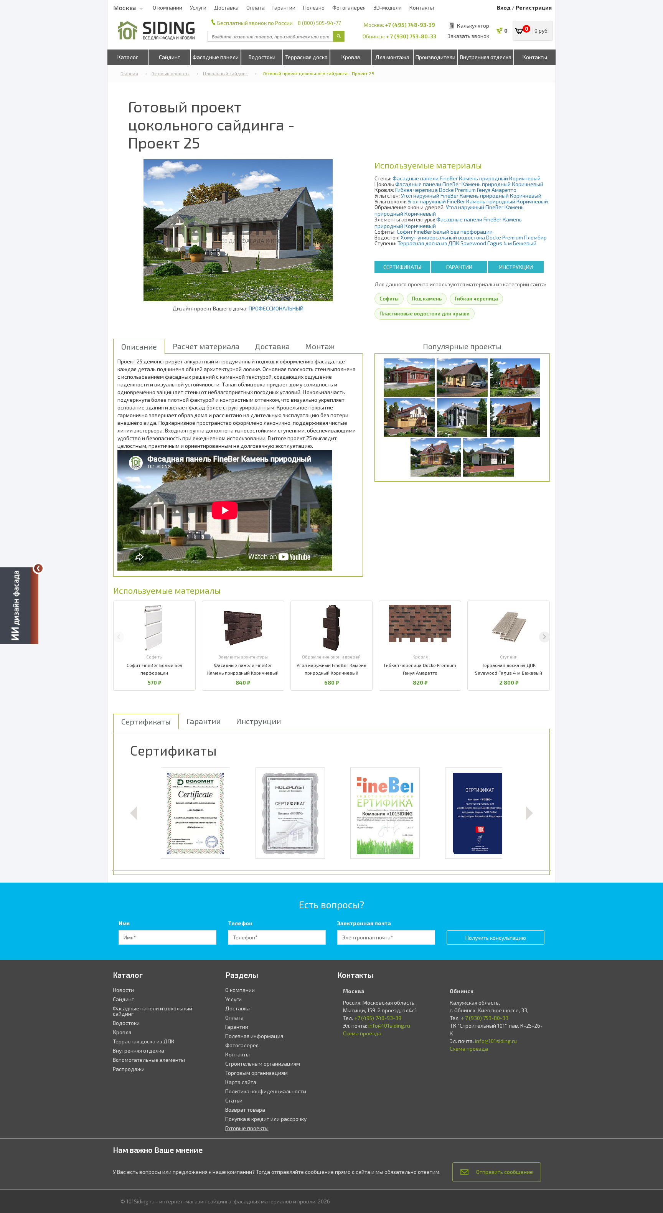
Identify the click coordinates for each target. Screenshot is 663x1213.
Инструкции (516, 267)
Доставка (226, 7)
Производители (435, 57)
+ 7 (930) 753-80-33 (411, 36)
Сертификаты (402, 267)
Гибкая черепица (476, 298)
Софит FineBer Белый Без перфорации (445, 231)
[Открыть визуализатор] (19, 604)
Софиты (389, 298)
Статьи (233, 1100)
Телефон (240, 923)
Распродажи (129, 1069)
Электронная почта (364, 923)
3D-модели (387, 7)
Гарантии (283, 7)
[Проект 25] (238, 230)
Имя (124, 923)
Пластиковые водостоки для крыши (424, 313)
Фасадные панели (216, 57)
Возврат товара (245, 1109)
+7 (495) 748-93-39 (410, 24)
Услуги (198, 7)
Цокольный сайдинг (225, 73)
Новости (123, 990)
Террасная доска (306, 57)
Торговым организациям (256, 1072)
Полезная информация (254, 1036)
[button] (544, 637)
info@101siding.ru (389, 1025)
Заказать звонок (468, 36)
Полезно (314, 7)
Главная (129, 73)
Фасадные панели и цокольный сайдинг (152, 1011)
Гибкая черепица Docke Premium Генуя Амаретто (455, 189)
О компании (167, 7)
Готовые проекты (171, 73)
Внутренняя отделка (485, 57)
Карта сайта (240, 1082)
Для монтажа (392, 57)
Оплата (255, 7)
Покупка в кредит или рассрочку (266, 1119)
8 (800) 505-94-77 (319, 23)
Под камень (427, 298)
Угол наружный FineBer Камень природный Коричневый (471, 195)
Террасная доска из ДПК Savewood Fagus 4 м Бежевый (466, 243)
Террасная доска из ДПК (144, 1041)
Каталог (127, 57)
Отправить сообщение (504, 1171)
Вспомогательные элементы (149, 1059)
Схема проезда (362, 1033)
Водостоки (262, 57)
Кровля (350, 57)
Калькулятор (473, 25)
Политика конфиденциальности (265, 1091)
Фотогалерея (349, 7)
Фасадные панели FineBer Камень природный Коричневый (467, 178)
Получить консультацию (495, 937)
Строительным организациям (262, 1063)
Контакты (421, 7)
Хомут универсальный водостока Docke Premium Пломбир (474, 237)
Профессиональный (276, 308)
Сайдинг (169, 57)
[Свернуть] (38, 568)
